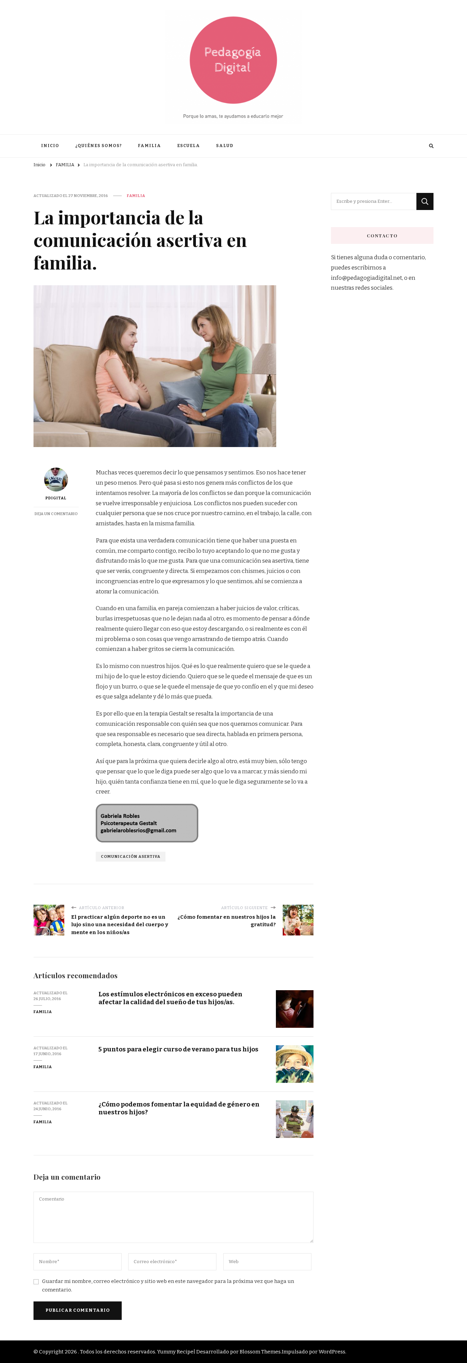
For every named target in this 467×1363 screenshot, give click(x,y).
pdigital (56, 498)
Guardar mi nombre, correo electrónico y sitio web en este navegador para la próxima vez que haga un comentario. (168, 1285)
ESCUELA (188, 145)
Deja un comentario (56, 513)
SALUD (224, 145)
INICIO (50, 145)
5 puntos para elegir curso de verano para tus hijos (178, 1049)
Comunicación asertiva (130, 856)
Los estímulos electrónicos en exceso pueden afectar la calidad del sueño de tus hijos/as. (170, 998)
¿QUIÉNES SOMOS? (98, 145)
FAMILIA (149, 145)
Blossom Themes (260, 1352)
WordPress (332, 1352)
